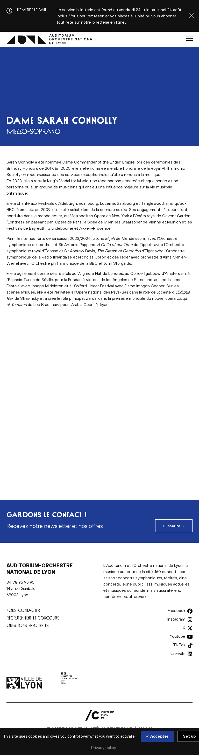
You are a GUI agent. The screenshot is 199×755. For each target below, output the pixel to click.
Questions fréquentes (27, 625)
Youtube (177, 636)
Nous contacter (23, 610)
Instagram (176, 619)
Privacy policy (103, 747)
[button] (189, 39)
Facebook (176, 610)
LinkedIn (177, 653)
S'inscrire (171, 526)
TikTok (179, 644)
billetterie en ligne (109, 22)
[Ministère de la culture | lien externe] (69, 687)
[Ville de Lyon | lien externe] (24, 687)
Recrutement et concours (33, 618)
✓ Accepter (157, 736)
